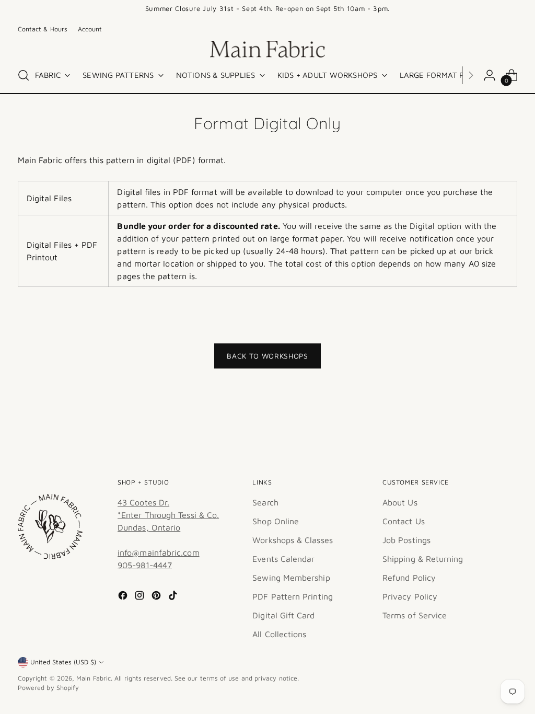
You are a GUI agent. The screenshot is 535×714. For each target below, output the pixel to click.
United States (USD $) (63, 662)
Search (265, 502)
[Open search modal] (23, 75)
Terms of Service (414, 615)
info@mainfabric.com (159, 552)
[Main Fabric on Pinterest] (157, 597)
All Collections (279, 634)
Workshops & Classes (292, 540)
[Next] (416, 9)
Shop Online (275, 521)
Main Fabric (93, 678)
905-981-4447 (145, 565)
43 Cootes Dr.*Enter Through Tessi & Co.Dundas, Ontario (168, 515)
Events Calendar (283, 558)
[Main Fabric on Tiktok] (174, 597)
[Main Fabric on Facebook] (124, 597)
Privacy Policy (409, 596)
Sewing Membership (291, 577)
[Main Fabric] (267, 49)
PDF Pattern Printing (292, 596)
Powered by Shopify (48, 688)
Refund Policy (409, 577)
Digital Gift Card (283, 615)
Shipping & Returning (422, 558)
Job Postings (406, 540)
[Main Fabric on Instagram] (140, 597)
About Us (399, 502)
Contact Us (403, 521)
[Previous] (119, 9)
